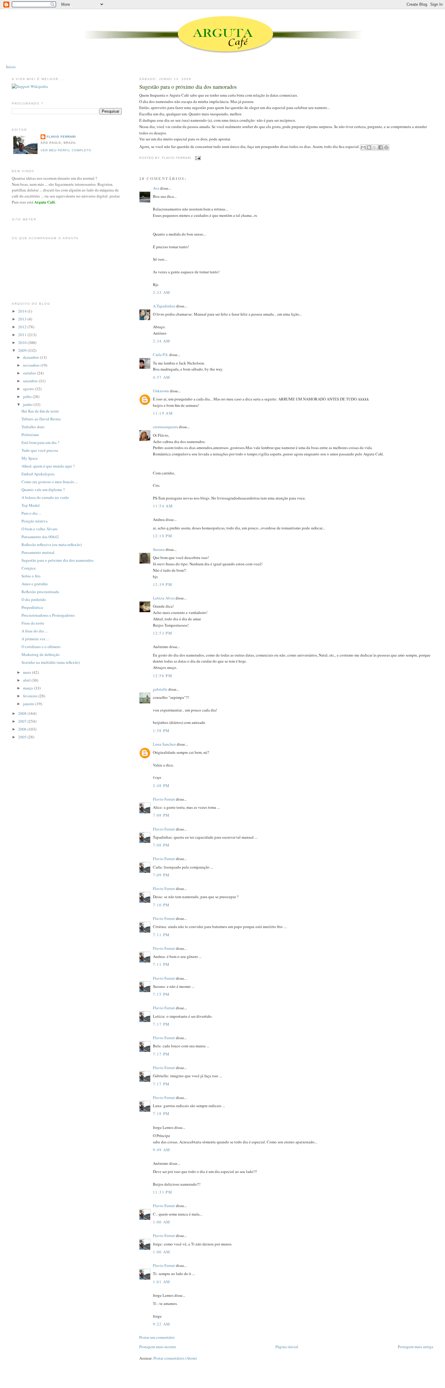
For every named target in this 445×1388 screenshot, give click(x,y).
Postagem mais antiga (415, 1346)
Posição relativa (34, 521)
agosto (29, 388)
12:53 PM (162, 633)
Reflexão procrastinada (40, 591)
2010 (23, 342)
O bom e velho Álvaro (39, 529)
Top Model (30, 505)
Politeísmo (30, 434)
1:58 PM (161, 730)
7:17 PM (161, 1024)
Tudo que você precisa (39, 450)
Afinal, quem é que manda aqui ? (48, 466)
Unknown (161, 391)
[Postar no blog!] (369, 147)
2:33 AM (161, 292)
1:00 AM (161, 1222)
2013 (23, 319)
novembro (32, 365)
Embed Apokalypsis (37, 474)
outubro (30, 373)
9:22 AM (161, 1324)
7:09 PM (161, 875)
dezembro (31, 357)
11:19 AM (163, 413)
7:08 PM (161, 815)
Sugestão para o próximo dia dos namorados (188, 86)
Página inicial (286, 1346)
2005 (23, 737)
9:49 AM (161, 1149)
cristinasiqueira (165, 426)
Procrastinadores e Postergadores (48, 615)
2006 (23, 729)
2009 (23, 350)
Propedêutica (32, 607)
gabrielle (160, 689)
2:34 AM (161, 341)
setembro (31, 381)
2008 (23, 713)
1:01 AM (161, 1281)
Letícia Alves (164, 598)
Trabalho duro (32, 426)
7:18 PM (161, 1113)
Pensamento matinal (37, 552)
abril (27, 680)
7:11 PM (161, 934)
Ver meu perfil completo (66, 150)
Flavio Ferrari (164, 799)
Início (11, 66)
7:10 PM (161, 905)
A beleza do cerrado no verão (45, 497)
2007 (23, 721)
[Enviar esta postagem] (197, 157)
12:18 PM (162, 535)
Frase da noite (32, 623)
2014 (23, 311)
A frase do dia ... (34, 631)
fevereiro (30, 696)
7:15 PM (161, 994)
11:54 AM (163, 506)
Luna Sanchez (164, 744)
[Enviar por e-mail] (363, 147)
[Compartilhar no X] (375, 147)
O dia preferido (33, 599)
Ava (156, 188)
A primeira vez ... (35, 638)
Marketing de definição (40, 654)
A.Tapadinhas (164, 306)
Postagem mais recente (157, 1346)
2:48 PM (161, 785)
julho (28, 396)
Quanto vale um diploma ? (43, 489)
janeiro (29, 703)
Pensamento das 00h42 (40, 536)
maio (27, 672)
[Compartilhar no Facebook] (380, 147)
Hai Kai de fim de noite (40, 411)
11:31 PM (162, 1192)
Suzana (159, 549)
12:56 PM (162, 675)
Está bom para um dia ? (40, 442)
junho (28, 404)
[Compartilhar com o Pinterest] (386, 147)
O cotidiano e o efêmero (41, 646)
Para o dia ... (31, 513)
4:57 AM (161, 377)
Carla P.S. (160, 354)
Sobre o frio (31, 576)
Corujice (28, 568)
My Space (29, 458)
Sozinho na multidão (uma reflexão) (50, 662)
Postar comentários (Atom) (175, 1358)
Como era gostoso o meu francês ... (49, 481)
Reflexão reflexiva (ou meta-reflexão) (51, 544)
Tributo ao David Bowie (41, 419)
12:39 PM (162, 584)
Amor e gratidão (34, 583)
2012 (23, 326)
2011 (23, 334)
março (28, 688)
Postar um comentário (157, 1337)
